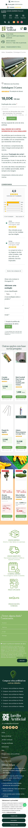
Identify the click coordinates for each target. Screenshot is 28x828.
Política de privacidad (21, 657)
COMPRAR (11, 118)
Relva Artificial (6, 736)
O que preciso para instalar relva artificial (13, 795)
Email (7, 315)
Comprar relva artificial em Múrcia (13, 700)
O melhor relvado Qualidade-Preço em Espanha (12, 11)
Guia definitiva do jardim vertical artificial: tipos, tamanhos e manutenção (13, 778)
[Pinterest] (10, 727)
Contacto (5, 757)
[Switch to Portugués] (18, 22)
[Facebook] (3, 727)
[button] (5, 22)
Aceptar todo (14, 816)
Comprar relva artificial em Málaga (13, 697)
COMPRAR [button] (8, 396)
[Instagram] (7, 727)
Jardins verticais (7, 740)
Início (3, 52)
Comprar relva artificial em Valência (13, 706)
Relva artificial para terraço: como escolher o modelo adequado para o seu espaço (14, 770)
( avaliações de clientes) (16, 91)
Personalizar (14, 820)
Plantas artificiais (7, 743)
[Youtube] (16, 727)
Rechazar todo (14, 825)
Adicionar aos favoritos (11, 84)
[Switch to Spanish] (14, 22)
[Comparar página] (10, 399)
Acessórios (9, 52)
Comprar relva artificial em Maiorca (13, 694)
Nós (3, 750)
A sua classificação (11, 291)
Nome (7, 308)
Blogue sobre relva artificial (11, 754)
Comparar (6, 399)
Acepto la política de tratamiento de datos (14, 643)
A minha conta (6, 761)
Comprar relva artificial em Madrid (13, 691)
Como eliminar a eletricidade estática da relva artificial (12, 784)
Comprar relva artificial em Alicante (13, 688)
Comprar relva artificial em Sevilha (13, 703)
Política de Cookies (11, 812)
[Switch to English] (22, 22)
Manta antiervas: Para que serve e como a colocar (14, 790)
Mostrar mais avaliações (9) (14, 271)
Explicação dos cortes (9, 104)
